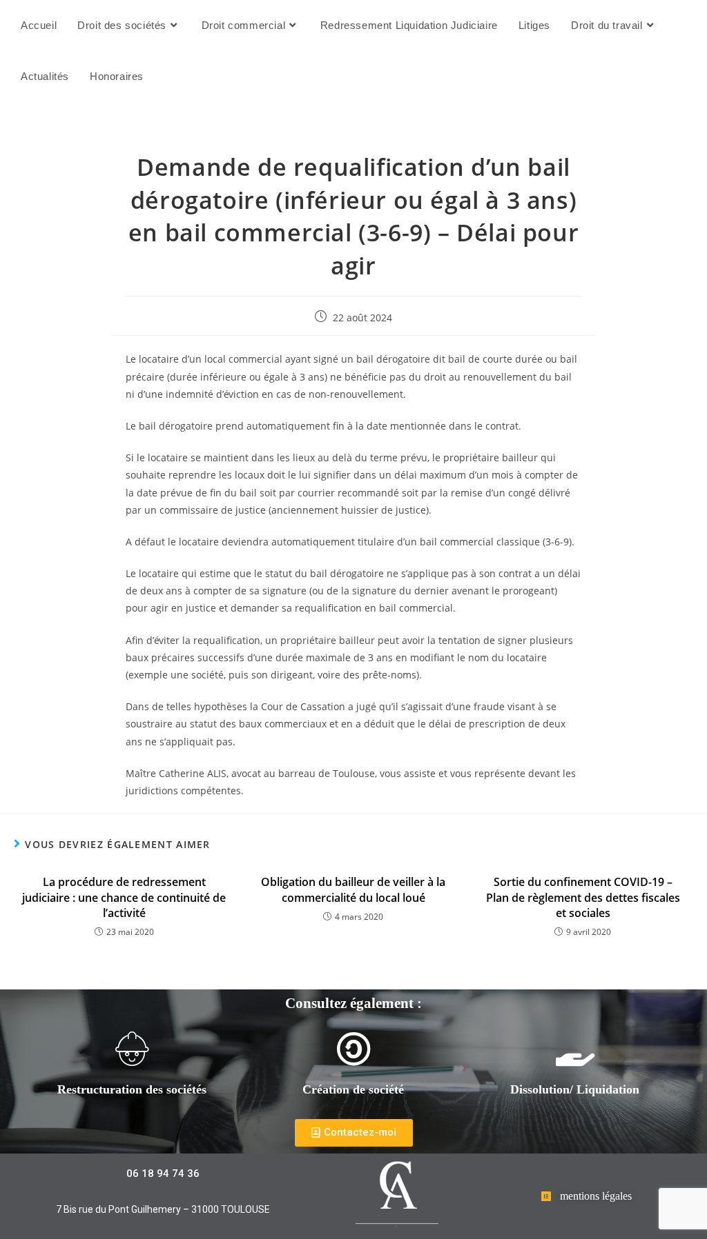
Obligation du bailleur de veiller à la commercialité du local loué (353, 889)
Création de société (353, 1089)
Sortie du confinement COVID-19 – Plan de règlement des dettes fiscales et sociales (583, 897)
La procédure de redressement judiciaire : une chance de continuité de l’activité (124, 897)
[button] (354, 1133)
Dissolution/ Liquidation (574, 1089)
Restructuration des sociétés (131, 1089)
